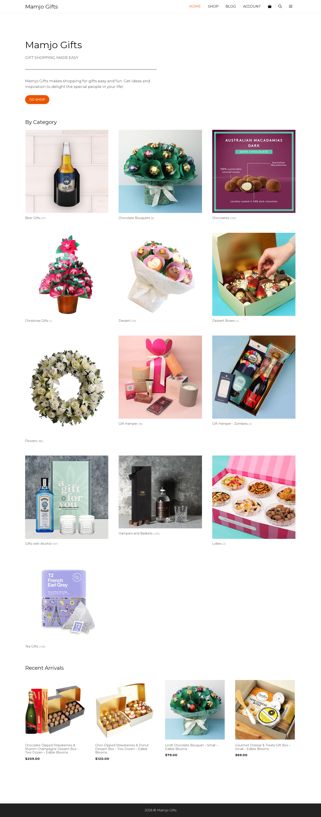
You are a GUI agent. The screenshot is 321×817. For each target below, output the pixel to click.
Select (31, 768)
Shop (213, 6)
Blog (231, 6)
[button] (290, 6)
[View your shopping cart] (269, 6)
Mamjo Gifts (41, 6)
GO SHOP (37, 99)
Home (195, 6)
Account (252, 6)
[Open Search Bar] (280, 6)
